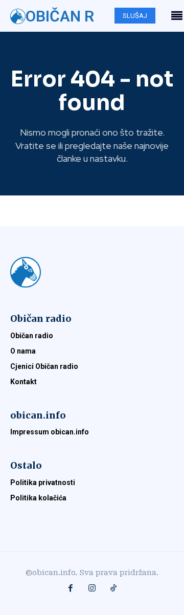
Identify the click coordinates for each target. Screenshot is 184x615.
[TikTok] (113, 589)
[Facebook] (70, 589)
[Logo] (92, 272)
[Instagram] (92, 589)
